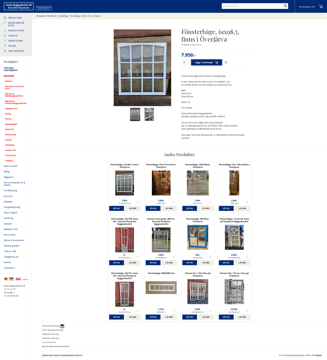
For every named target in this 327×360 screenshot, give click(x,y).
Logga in (12, 36)
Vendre (319, 355)
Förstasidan (40, 16)
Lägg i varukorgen (204, 62)
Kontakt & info (16, 30)
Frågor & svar (15, 41)
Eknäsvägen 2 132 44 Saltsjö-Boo (11, 294)
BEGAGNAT (51, 16)
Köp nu (116, 208)
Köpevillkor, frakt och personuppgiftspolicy (62, 355)
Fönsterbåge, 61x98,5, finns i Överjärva (85, 16)
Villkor (12, 46)
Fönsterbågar (63, 16)
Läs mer (132, 208)
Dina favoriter (16, 51)
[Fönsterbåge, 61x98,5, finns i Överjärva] (149, 114)
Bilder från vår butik (16, 24)
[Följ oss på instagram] (62, 326)
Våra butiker (15, 18)
